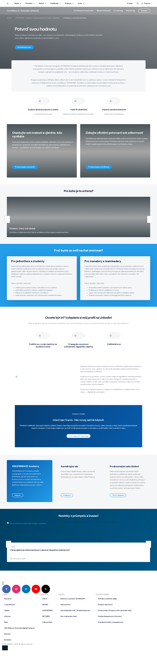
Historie (7, 616)
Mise (6, 622)
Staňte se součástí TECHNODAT (72, 599)
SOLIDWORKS (47, 610)
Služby (16, 3)
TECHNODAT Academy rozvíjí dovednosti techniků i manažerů (37, 18)
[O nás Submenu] (84, 3)
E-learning (118, 11)
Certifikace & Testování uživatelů (23, 10)
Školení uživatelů (104, 11)
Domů (9, 18)
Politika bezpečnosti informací (110, 616)
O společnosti (9, 605)
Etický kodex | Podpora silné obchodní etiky (115, 610)
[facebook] (6, 589)
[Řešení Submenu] (45, 3)
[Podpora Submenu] (73, 3)
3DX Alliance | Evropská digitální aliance (19, 628)
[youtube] (36, 589)
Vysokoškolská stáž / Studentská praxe (75, 610)
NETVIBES (46, 616)
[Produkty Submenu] (34, 3)
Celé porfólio (47, 622)
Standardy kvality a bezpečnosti (110, 622)
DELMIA (45, 605)
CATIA (44, 599)
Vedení (7, 610)
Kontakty (7, 640)
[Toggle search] (138, 3)
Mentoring (130, 11)
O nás (80, 3)
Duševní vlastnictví (105, 605)
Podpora (68, 3)
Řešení (41, 3)
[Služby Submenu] (21, 3)
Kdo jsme (7, 599)
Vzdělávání (54, 3)
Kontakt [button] (144, 11)
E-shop (130, 3)
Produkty (29, 3)
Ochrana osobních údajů (107, 599)
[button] (24, 47)
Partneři (7, 634)
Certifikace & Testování (83, 11)
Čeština (147, 3)
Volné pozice (65, 605)
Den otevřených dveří (68, 616)
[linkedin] (26, 589)
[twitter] (45, 589)
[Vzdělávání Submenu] (60, 3)
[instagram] (16, 589)
